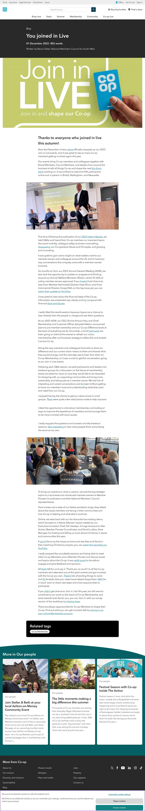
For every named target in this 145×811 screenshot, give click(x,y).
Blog (28, 28)
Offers (120, 2)
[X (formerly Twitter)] (112, 767)
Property (77, 773)
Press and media (45, 777)
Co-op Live (108, 16)
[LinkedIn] (129, 767)
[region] (72, 800)
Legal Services (25, 2)
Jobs (75, 768)
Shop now (36, 16)
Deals (49, 16)
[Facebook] (117, 767)
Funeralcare (38, 2)
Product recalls (45, 768)
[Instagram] (135, 767)
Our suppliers (79, 777)
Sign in (139, 2)
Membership (76, 16)
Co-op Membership (40, 631)
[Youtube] (123, 767)
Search (93, 9)
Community (92, 16)
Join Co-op (130, 2)
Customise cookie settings (119, 794)
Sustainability (9, 782)
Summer (61, 16)
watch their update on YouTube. (54, 291)
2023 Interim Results (92, 236)
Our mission (8, 773)
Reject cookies (119, 801)
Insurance (13, 2)
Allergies (42, 773)
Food (5, 2)
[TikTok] (141, 767)
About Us (7, 768)
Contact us (78, 782)
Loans (47, 2)
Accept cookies (119, 807)
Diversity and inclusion (13, 777)
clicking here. (73, 601)
